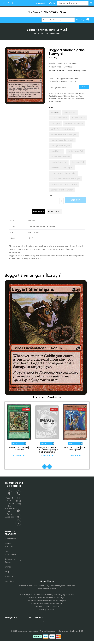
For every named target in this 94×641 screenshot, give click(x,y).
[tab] (38, 211)
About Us (9, 576)
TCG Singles (10, 538)
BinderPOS (78, 631)
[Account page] (82, 19)
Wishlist (52, 3)
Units (51, 196)
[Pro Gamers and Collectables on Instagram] (13, 3)
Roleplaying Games (10, 560)
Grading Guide (80, 70)
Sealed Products (9, 545)
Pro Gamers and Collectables (47, 12)
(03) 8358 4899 (18, 501)
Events (8, 567)
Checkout (40, 3)
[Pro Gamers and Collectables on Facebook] (4, 3)
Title (51, 107)
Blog (7, 571)
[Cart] (87, 19)
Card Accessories (10, 553)
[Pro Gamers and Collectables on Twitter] (8, 3)
